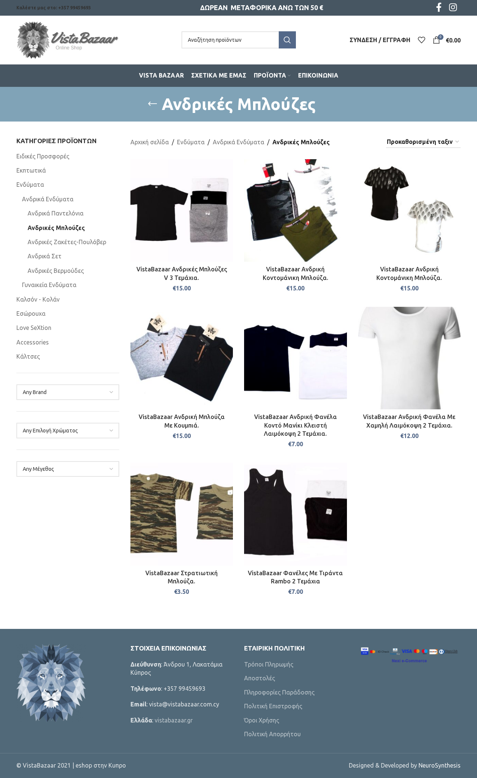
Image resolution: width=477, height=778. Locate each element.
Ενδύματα (30, 184)
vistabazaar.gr (174, 720)
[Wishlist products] (421, 39)
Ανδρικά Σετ (44, 256)
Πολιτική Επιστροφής (273, 706)
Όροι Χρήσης (261, 720)
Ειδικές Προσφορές (42, 156)
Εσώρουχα (30, 313)
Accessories (32, 342)
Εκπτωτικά (31, 170)
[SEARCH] (287, 39)
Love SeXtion (33, 327)
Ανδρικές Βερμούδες (56, 270)
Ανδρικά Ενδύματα (47, 199)
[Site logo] (67, 39)
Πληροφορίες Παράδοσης (279, 692)
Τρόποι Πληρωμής (268, 664)
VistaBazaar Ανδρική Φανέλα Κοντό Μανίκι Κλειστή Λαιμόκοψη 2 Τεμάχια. (295, 425)
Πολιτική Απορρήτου (272, 734)
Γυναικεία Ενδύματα (49, 284)
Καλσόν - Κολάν (38, 299)
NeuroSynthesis (439, 765)
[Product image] (295, 210)
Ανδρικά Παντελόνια (55, 213)
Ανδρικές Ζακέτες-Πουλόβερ (67, 242)
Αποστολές (259, 678)
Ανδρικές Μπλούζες (56, 227)
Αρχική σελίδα (149, 142)
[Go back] (152, 104)
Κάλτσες (28, 356)
